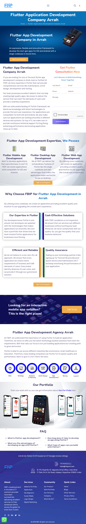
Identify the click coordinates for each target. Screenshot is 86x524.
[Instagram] (8, 515)
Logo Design (28, 499)
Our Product (48, 486)
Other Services (69, 493)
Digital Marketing (30, 502)
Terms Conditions (70, 499)
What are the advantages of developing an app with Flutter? (23, 444)
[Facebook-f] (5, 515)
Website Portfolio (30, 487)
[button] (18, 59)
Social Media (28, 496)
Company (47, 496)
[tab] (23, 438)
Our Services (48, 493)
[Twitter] (16, 515)
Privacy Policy (69, 496)
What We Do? (49, 499)
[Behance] (12, 515)
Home (23, 24)
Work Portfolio (49, 490)
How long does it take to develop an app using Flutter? (63, 439)
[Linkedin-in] (19, 515)
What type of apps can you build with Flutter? (63, 446)
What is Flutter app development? (24, 438)
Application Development (29, 491)
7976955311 (65, 463)
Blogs (66, 490)
